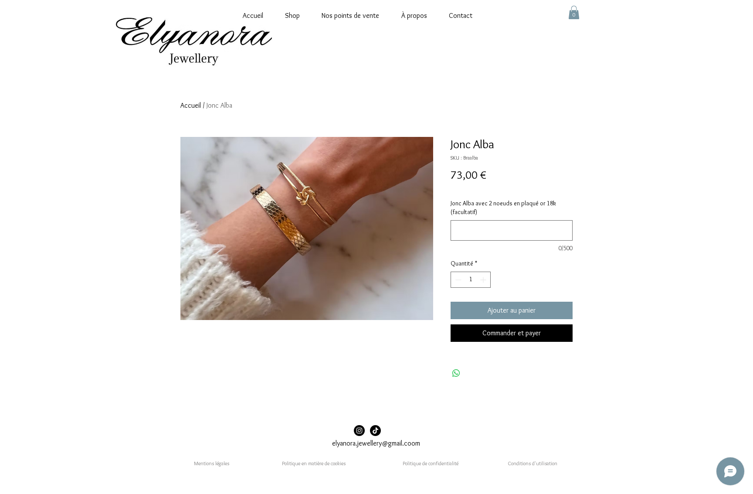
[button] (574, 12)
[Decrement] (457, 279)
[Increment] (483, 279)
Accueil (190, 105)
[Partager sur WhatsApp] (456, 373)
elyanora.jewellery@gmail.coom (376, 443)
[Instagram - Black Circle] (359, 430)
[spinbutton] (470, 279)
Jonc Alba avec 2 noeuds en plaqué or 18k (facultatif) (503, 207)
